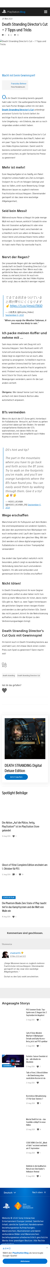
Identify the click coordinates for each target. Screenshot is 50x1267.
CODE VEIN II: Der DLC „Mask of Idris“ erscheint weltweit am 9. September (36, 1145)
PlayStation (16, 11)
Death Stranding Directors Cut (28, 675)
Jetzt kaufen (16, 776)
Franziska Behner (18, 83)
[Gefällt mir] (14, 836)
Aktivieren (25, 1261)
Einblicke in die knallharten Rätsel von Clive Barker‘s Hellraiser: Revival (36, 1169)
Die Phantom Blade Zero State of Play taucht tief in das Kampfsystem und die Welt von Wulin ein (24, 906)
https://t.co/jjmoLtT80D (26, 305)
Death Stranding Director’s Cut (18, 109)
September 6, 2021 (14, 315)
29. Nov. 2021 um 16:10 (18, 956)
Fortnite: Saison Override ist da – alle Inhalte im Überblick (37, 1059)
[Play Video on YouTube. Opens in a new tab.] (17, 1064)
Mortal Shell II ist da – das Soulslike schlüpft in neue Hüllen (36, 1122)
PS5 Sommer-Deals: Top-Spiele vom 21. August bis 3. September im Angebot (36, 1012)
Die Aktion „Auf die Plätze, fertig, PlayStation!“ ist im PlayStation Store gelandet (20, 826)
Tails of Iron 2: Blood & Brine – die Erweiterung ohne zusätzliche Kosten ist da (37, 1075)
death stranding (9, 675)
